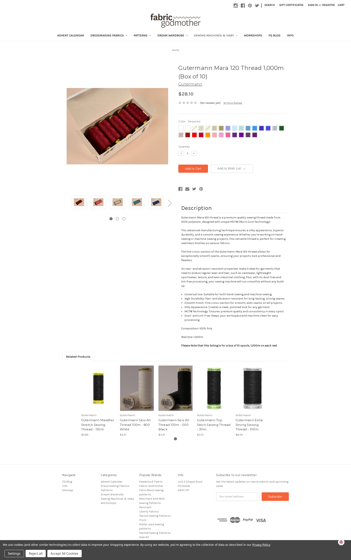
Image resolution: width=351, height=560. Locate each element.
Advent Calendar (70, 35)
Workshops (253, 35)
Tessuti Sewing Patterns (155, 516)
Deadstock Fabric (151, 481)
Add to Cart (137, 391)
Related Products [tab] (78, 356)
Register (328, 5)
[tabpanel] (79, 202)
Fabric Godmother (151, 486)
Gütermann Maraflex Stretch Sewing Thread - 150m (97, 424)
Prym (142, 520)
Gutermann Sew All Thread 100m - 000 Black (173, 424)
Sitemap (67, 490)
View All (144, 537)
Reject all (35, 553)
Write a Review (232, 103)
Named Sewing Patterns (155, 533)
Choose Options (98, 391)
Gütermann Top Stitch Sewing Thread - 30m (214, 424)
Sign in (313, 5)
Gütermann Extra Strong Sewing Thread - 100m (249, 424)
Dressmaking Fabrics (107, 35)
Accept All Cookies (64, 553)
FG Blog (274, 35)
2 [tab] (117, 218)
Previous (65, 203)
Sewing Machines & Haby (214, 35)
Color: (189, 121)
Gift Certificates (291, 5)
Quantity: (184, 146)
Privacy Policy (261, 545)
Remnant (145, 507)
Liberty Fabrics (149, 511)
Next (170, 203)
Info (290, 35)
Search (269, 5)
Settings (14, 553)
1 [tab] (111, 218)
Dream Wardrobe (171, 35)
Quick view (98, 384)
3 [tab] (123, 218)
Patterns (141, 35)
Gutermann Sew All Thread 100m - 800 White (135, 424)
